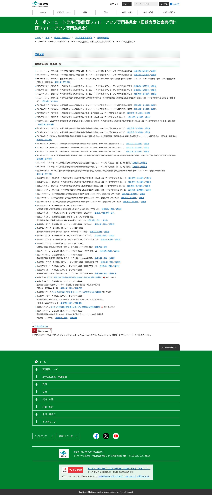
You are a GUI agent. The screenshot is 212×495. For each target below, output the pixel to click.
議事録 (153, 70)
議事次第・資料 (108, 209)
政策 (47, 37)
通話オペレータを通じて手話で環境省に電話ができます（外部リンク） (119, 468)
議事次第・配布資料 (141, 70)
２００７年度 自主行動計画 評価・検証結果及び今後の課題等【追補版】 (74, 277)
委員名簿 (39, 54)
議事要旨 (143, 162)
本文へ (113, 3)
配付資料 (135, 162)
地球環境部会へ (41, 326)
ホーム (43, 12)
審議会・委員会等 (62, 37)
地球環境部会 (103, 37)
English (126, 3)
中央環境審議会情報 (83, 37)
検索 (166, 3)
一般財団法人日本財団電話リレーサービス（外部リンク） (124, 476)
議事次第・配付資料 (62, 82)
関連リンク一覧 (66, 436)
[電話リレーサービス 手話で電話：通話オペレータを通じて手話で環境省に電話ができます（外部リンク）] (72, 470)
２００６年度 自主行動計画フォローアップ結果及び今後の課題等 (75, 307)
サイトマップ (41, 436)
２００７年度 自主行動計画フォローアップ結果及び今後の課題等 (76, 292)
